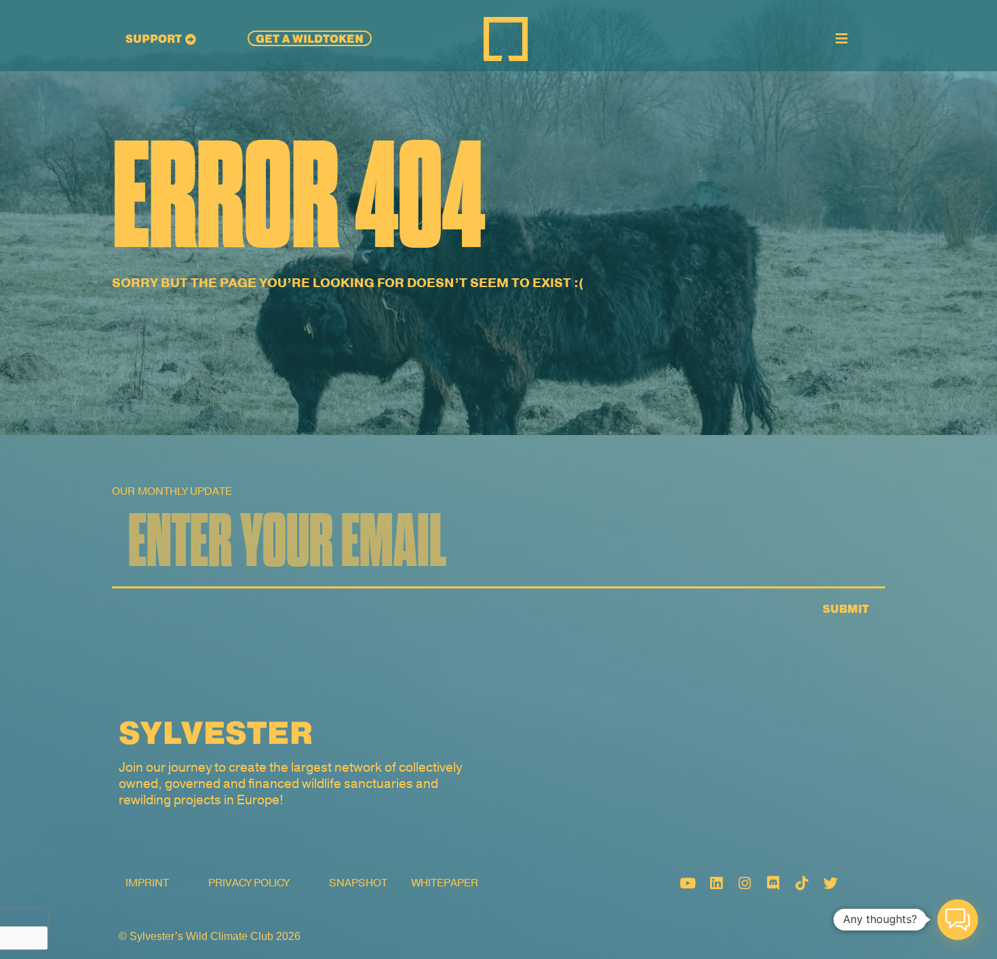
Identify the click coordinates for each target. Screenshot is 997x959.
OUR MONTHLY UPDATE (172, 491)
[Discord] (773, 883)
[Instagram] (744, 883)
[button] (957, 919)
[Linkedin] (716, 883)
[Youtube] (687, 883)
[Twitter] (830, 883)
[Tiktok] (801, 883)
